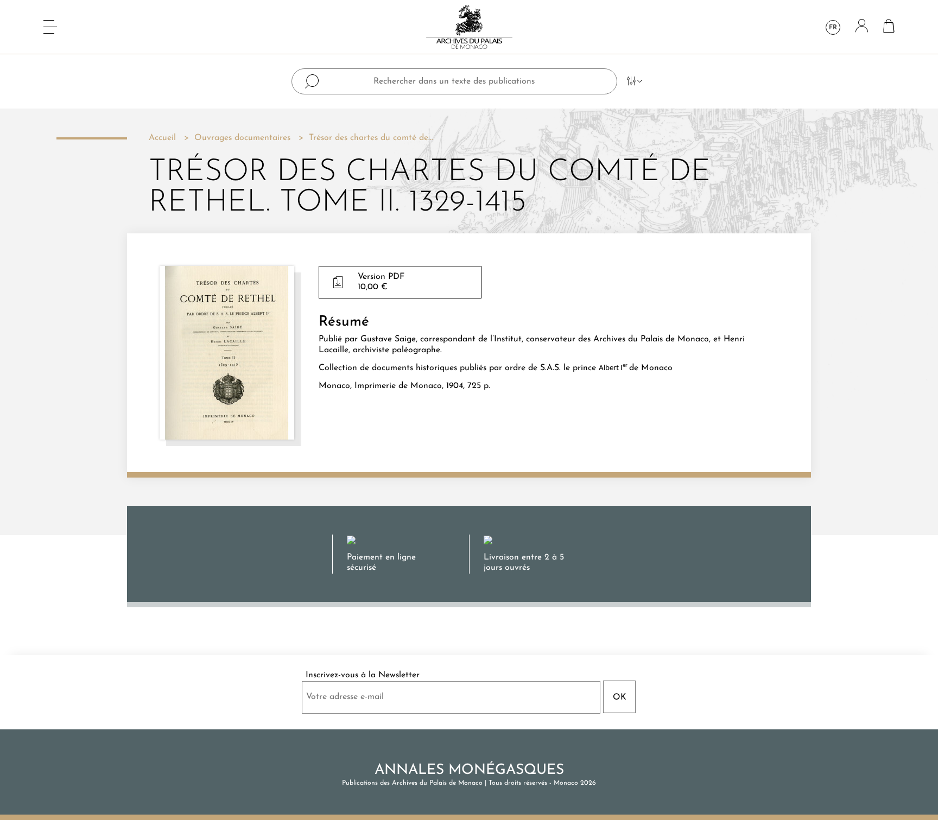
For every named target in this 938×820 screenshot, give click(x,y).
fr (833, 27)
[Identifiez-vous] (861, 27)
